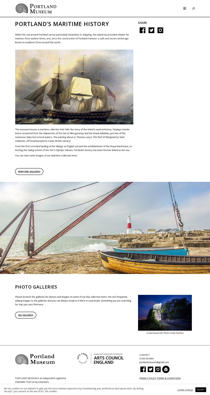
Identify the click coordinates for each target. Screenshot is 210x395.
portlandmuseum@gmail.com (154, 362)
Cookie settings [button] (185, 389)
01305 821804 (146, 358)
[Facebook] (142, 31)
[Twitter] (151, 31)
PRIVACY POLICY (147, 378)
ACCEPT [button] (200, 389)
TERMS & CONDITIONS (169, 378)
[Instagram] (160, 31)
